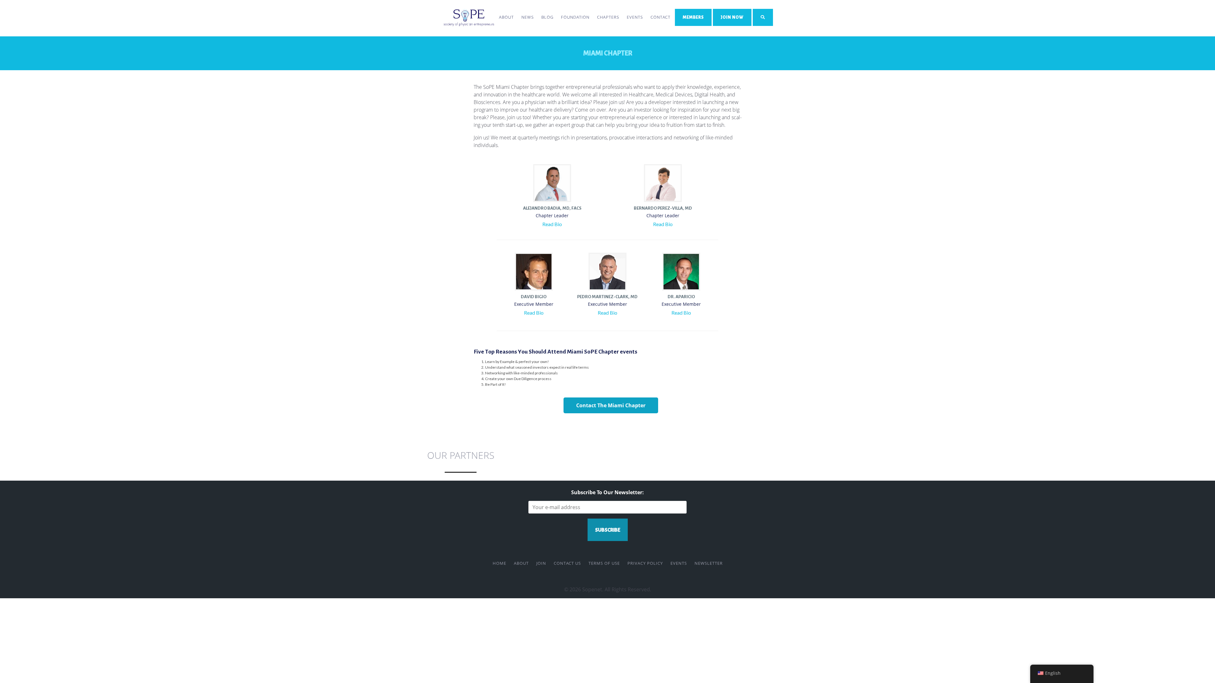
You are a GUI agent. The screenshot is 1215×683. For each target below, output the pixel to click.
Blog (547, 17)
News (527, 17)
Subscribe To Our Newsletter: (607, 492)
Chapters (608, 17)
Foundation (575, 17)
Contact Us (567, 563)
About (506, 17)
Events (635, 17)
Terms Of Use (604, 563)
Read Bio (552, 224)
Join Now (732, 17)
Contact (660, 17)
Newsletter (709, 563)
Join (541, 563)
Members (693, 17)
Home (499, 563)
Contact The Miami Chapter (610, 405)
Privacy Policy (645, 563)
